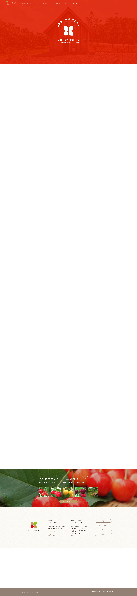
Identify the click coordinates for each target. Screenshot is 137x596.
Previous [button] (34, 492)
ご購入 (103, 521)
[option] (44, 492)
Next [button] (103, 492)
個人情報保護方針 (26, 592)
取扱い (103, 530)
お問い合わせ (35, 592)
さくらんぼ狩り (103, 525)
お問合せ (103, 534)
